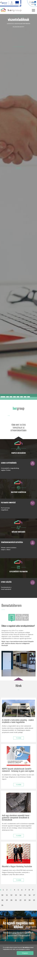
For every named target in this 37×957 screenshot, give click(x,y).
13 (16, 895)
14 (20, 895)
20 (11, 900)
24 (29, 900)
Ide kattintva (26, 947)
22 (20, 900)
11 (7, 895)
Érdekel (18, 168)
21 (16, 900)
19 (7, 900)
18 (2, 900)
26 (2, 905)
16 (29, 895)
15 (25, 895)
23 (25, 900)
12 (11, 895)
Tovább (18, 738)
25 (34, 900)
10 (2, 895)
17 (34, 895)
